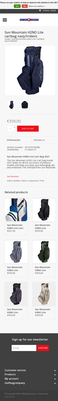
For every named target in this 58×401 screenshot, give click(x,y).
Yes (17, 6)
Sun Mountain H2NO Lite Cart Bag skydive (15, 227)
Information (13, 140)
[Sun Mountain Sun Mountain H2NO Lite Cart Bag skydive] (16, 210)
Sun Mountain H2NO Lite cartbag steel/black (42, 227)
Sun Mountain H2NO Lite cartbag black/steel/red (15, 311)
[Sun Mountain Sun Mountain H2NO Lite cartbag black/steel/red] (16, 294)
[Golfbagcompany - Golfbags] (34, 19)
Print (42, 180)
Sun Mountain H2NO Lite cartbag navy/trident (25, 40)
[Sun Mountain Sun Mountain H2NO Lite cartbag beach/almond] (44, 294)
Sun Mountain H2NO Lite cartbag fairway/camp (42, 269)
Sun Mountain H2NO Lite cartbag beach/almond (43, 311)
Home (7, 39)
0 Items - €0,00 (49, 10)
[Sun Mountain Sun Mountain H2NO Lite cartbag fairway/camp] (44, 252)
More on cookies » (37, 6)
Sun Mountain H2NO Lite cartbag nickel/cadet (14, 269)
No (25, 6)
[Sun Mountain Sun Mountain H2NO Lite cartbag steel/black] (44, 210)
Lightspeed (9, 396)
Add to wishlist (13, 180)
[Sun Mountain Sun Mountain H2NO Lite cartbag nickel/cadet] (16, 252)
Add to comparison (30, 180)
